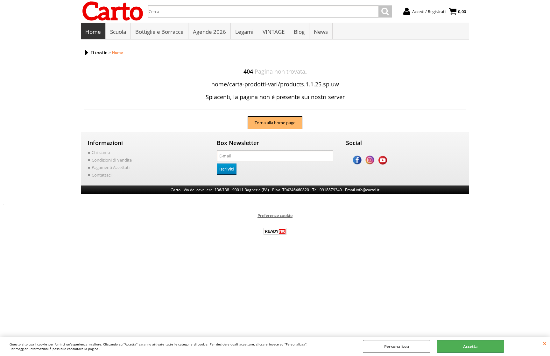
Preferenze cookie (275, 215)
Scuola (118, 31)
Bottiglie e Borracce (159, 31)
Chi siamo (101, 152)
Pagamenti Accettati (111, 167)
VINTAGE (274, 31)
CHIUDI (545, 343)
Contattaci (101, 175)
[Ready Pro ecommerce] (275, 231)
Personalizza (396, 346)
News (321, 31)
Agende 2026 (209, 31)
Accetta (470, 346)
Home (93, 31)
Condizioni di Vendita (112, 160)
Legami (244, 31)
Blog (299, 31)
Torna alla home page (275, 123)
